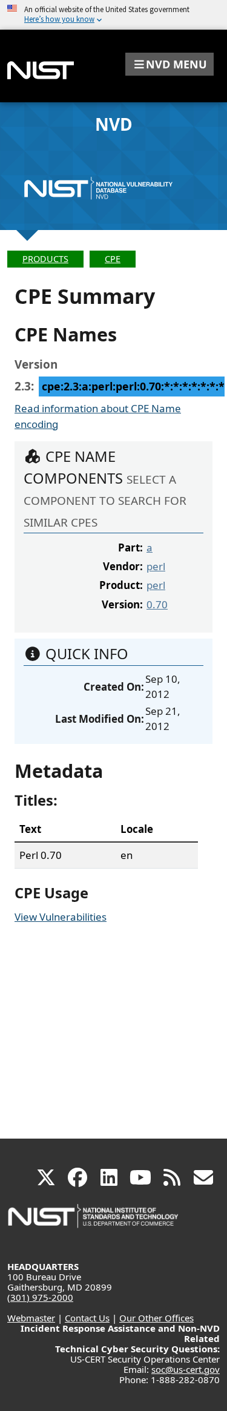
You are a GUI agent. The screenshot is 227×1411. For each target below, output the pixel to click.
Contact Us (87, 1318)
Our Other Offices (156, 1318)
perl (155, 566)
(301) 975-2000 (40, 1297)
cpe (112, 259)
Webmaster (31, 1318)
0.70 (157, 604)
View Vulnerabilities (61, 917)
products (45, 259)
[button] (169, 64)
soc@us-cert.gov (185, 1369)
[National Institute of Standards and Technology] (93, 1222)
